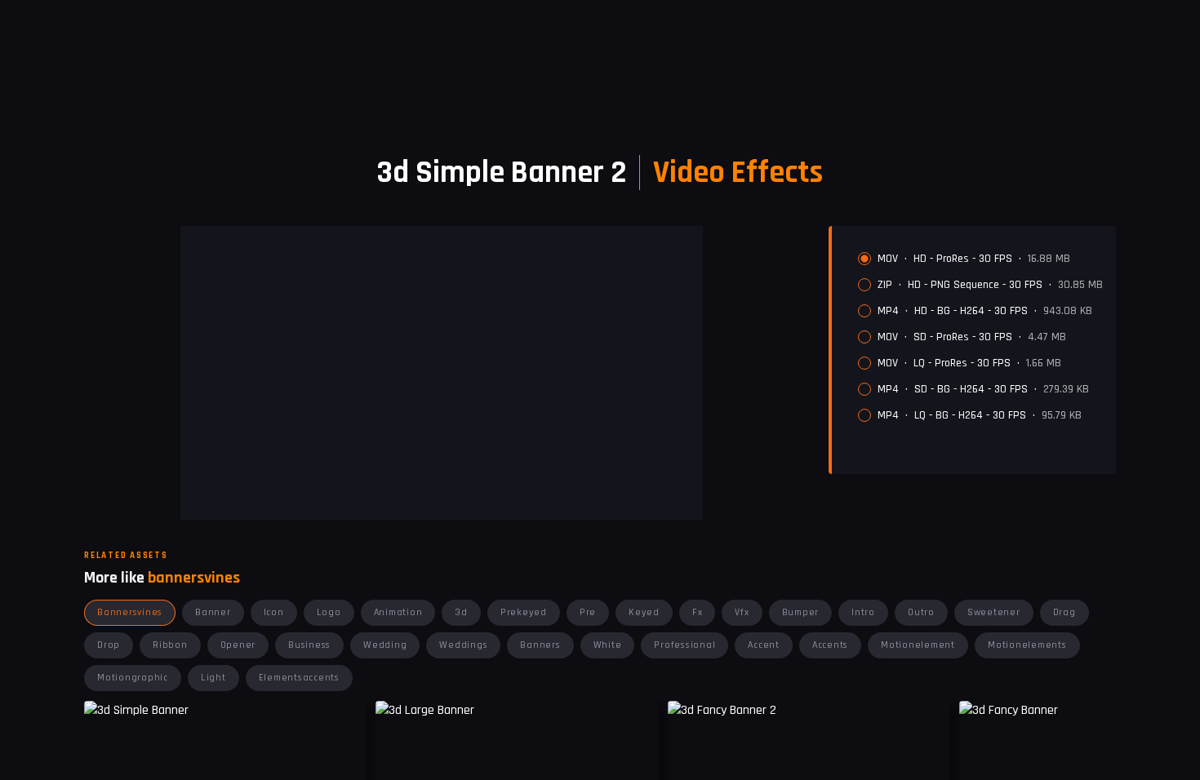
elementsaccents (299, 677)
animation (398, 612)
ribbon (170, 645)
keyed (644, 612)
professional (684, 645)
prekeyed (523, 612)
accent (764, 645)
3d (461, 612)
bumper (801, 612)
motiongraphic (132, 677)
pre (588, 612)
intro (863, 612)
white (607, 645)
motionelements (1027, 645)
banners (540, 645)
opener (238, 645)
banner (213, 612)
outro (921, 612)
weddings (463, 645)
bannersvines (129, 612)
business (309, 645)
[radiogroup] (980, 337)
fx (697, 612)
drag (1064, 612)
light (213, 677)
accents (830, 645)
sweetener (993, 612)
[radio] (864, 258)
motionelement (918, 645)
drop (108, 645)
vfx (742, 612)
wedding (385, 645)
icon (274, 612)
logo (329, 612)
